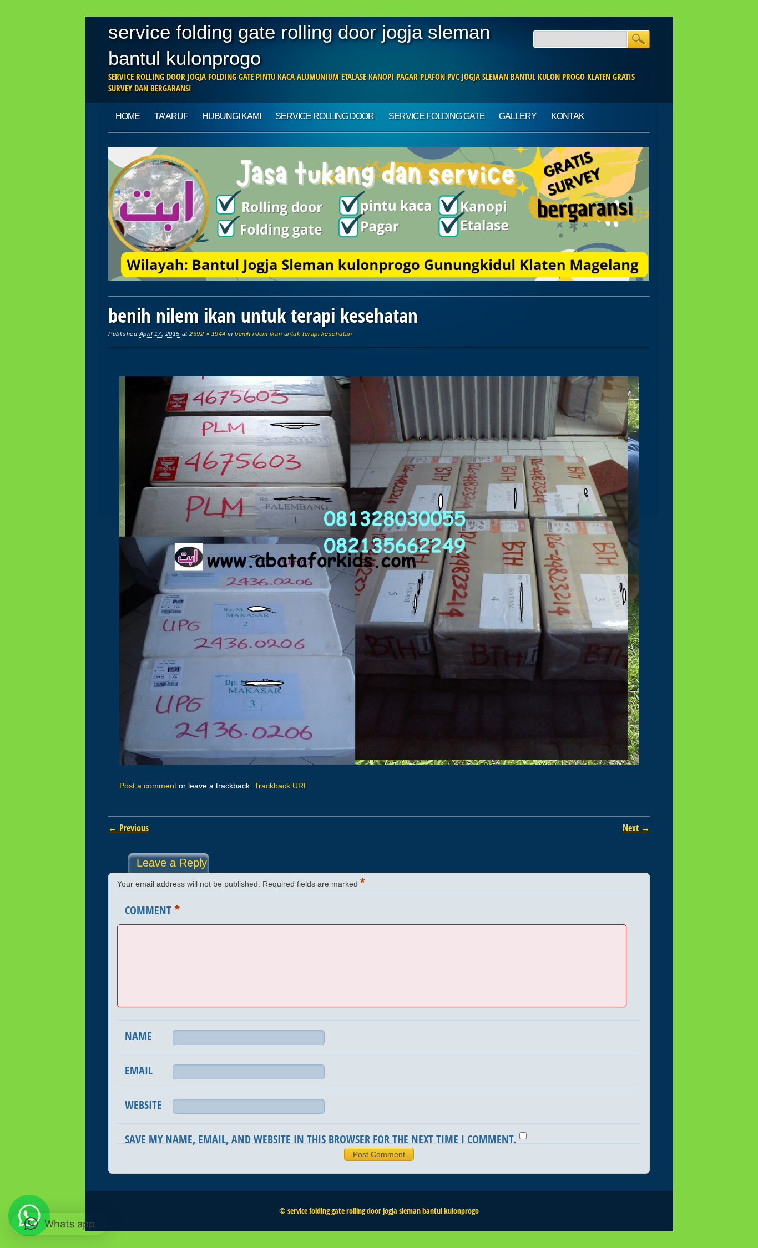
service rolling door (324, 116)
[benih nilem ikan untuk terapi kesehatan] (378, 762)
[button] (59, 1224)
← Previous (128, 828)
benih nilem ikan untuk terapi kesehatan (293, 333)
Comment (152, 909)
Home (127, 116)
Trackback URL (281, 785)
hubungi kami (231, 116)
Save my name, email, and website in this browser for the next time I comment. (320, 1139)
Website (143, 1104)
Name (138, 1035)
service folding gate (436, 116)
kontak (567, 116)
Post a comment (147, 785)
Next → (636, 828)
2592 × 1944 (207, 333)
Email (139, 1070)
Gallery (518, 116)
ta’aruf (171, 116)
